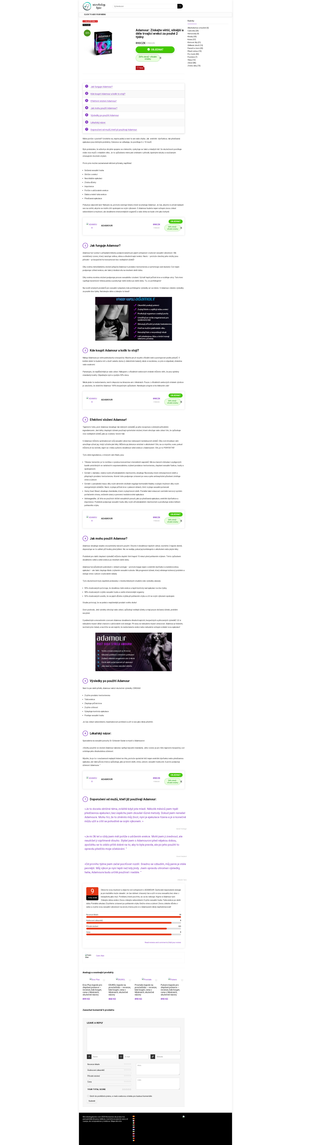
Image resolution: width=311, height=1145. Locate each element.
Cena (89, 1082)
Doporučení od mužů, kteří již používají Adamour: (114, 129)
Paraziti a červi (193, 48)
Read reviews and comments (156, 942)
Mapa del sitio (116, 1121)
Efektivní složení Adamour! (104, 101)
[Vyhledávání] (180, 6)
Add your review (175, 942)
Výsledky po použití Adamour (105, 115)
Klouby (190, 36)
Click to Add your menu (95, 14)
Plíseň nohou (193, 51)
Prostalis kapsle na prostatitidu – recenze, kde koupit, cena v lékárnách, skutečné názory (146, 990)
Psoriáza (191, 57)
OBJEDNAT (157, 49)
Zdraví (190, 63)
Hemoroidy (192, 34)
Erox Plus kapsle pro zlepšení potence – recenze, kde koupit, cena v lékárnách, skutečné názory (92, 990)
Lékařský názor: (98, 122)
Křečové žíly (192, 42)
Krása (190, 39)
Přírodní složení (93, 1076)
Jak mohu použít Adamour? (104, 108)
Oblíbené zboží (193, 45)
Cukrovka (191, 31)
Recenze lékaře (93, 1064)
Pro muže (86, 25)
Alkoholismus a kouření (197, 28)
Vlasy (190, 60)
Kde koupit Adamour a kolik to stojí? (108, 94)
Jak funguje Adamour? (102, 86)
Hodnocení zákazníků (95, 1070)
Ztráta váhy (192, 66)
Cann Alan (100, 956)
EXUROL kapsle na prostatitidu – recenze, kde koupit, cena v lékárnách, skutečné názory (120, 990)
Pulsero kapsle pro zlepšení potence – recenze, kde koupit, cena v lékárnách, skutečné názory (170, 990)
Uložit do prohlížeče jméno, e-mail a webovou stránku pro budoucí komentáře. (121, 1096)
